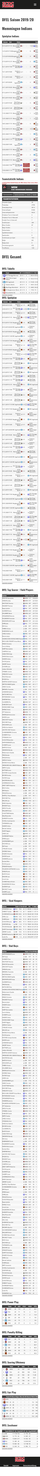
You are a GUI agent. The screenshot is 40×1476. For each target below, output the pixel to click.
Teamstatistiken (7, 194)
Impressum (16, 1465)
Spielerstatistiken (20, 195)
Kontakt (6, 1465)
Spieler (35, 195)
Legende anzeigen (7, 295)
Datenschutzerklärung (29, 1465)
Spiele (28, 195)
